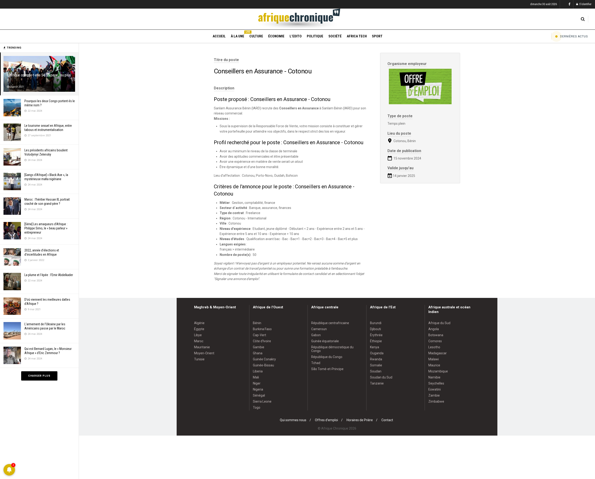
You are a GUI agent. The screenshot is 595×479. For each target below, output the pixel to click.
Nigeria (258, 389)
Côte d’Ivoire (262, 341)
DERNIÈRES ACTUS (574, 36)
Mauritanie (202, 347)
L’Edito (296, 36)
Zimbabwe (436, 401)
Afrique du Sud (439, 323)
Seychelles (436, 383)
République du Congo (326, 357)
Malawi (433, 359)
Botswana (435, 335)
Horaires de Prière (360, 420)
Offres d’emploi (326, 420)
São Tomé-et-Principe (327, 369)
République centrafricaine (330, 323)
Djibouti (375, 329)
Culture (256, 36)
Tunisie (199, 359)
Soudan (375, 371)
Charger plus (39, 375)
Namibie (434, 377)
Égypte (199, 329)
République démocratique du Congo (332, 349)
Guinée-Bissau (263, 365)
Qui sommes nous (293, 420)
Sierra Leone (262, 401)
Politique (315, 36)
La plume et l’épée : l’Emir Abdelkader (48, 275)
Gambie (258, 347)
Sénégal (259, 395)
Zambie (434, 395)
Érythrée (376, 335)
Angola (433, 329)
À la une (237, 35)
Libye (198, 335)
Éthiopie (376, 341)
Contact (387, 420)
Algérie (199, 323)
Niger (257, 383)
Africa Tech (357, 36)
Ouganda (376, 353)
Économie (276, 36)
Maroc (198, 341)
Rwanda (376, 359)
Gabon (316, 335)
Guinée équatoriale (325, 341)
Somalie (376, 365)
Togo (256, 407)
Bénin (257, 323)
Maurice (434, 365)
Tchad (315, 363)
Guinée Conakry (264, 359)
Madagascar (437, 353)
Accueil (219, 36)
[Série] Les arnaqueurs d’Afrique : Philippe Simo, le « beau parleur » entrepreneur (45, 228)
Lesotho (434, 347)
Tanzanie (377, 383)
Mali (256, 377)
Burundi (375, 323)
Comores (435, 341)
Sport (377, 36)
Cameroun (319, 329)
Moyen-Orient (204, 353)
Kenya (374, 347)
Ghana (257, 353)
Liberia (258, 371)
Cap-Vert (259, 335)
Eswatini (434, 389)
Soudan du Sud (381, 377)
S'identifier (585, 4)
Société (335, 36)
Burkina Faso (262, 329)
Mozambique (438, 371)
